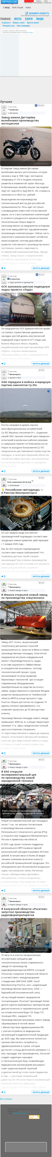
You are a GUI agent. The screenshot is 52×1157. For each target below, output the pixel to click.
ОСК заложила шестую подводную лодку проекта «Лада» (25, 288)
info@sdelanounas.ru (20, 1113)
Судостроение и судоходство (21, 282)
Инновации (14, 485)
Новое (28, 7)
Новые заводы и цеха (18, 590)
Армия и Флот (15, 377)
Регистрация (17, 7)
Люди (39, 19)
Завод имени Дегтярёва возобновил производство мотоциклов (20, 120)
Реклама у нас (9, 25)
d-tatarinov (15, 279)
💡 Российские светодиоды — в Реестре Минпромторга (22, 491)
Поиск (46, 1)
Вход (7, 7)
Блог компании (23, 25)
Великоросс (15, 374)
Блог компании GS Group (20, 481)
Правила (38, 1)
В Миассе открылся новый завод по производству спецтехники (24, 596)
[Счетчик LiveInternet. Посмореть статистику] (34, 1118)
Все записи (6, 1098)
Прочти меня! (29, 1)
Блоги (29, 19)
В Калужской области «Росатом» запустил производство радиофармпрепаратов (24, 911)
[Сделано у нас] (9, 2)
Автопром (14, 113)
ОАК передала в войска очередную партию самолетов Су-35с (26, 383)
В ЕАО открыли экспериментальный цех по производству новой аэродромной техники (18, 776)
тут (31, 32)
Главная (5, 19)
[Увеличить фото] (26, 309)
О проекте (6, 22)
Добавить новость (39, 13)
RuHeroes (14, 109)
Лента (18, 19)
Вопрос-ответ (19, 22)
